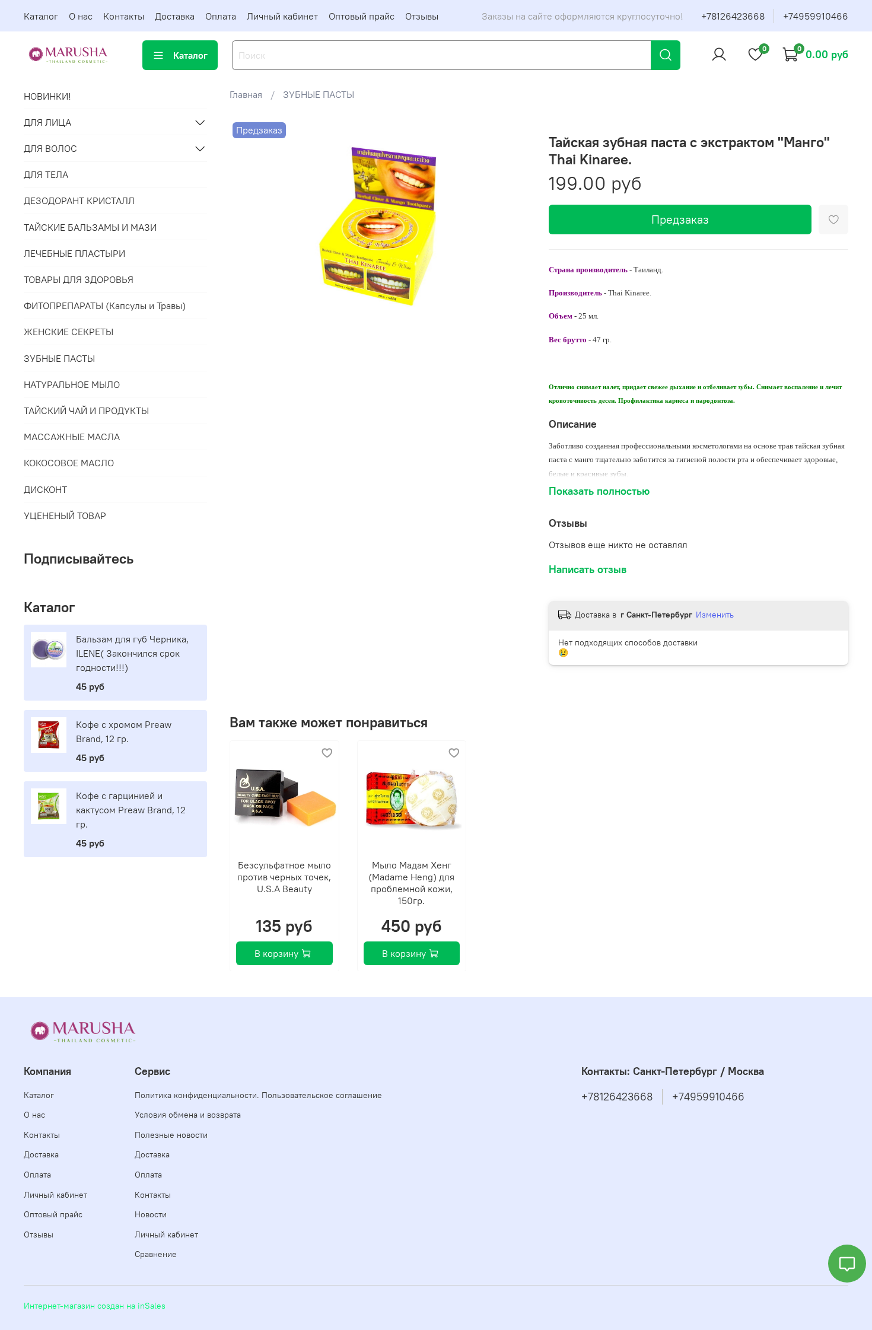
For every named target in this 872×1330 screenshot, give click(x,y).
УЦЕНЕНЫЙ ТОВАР (65, 515)
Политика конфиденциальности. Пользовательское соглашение (258, 1095)
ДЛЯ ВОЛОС (50, 148)
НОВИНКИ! (47, 96)
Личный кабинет (282, 16)
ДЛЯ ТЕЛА (46, 174)
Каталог (41, 16)
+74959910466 (815, 16)
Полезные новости (171, 1134)
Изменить (715, 614)
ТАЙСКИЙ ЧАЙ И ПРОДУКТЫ (86, 410)
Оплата (220, 16)
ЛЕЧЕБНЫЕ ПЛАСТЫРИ (74, 253)
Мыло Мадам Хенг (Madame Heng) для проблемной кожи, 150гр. (412, 882)
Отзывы (421, 16)
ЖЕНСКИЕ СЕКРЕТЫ (68, 332)
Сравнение (156, 1254)
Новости (151, 1214)
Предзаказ (680, 219)
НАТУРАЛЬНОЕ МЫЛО (72, 384)
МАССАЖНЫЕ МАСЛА (72, 437)
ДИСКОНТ (45, 489)
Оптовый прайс (361, 16)
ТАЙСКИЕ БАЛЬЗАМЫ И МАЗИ (90, 227)
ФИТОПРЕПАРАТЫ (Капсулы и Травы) (105, 305)
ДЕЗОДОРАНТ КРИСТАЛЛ (79, 200)
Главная (246, 94)
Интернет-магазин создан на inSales (95, 1305)
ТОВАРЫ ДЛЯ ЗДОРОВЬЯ (78, 279)
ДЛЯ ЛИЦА (47, 122)
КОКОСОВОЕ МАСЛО (69, 463)
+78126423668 (733, 16)
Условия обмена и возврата (188, 1114)
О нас (81, 16)
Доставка (175, 16)
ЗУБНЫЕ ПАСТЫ (318, 94)
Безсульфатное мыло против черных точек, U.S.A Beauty (285, 876)
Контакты (123, 16)
